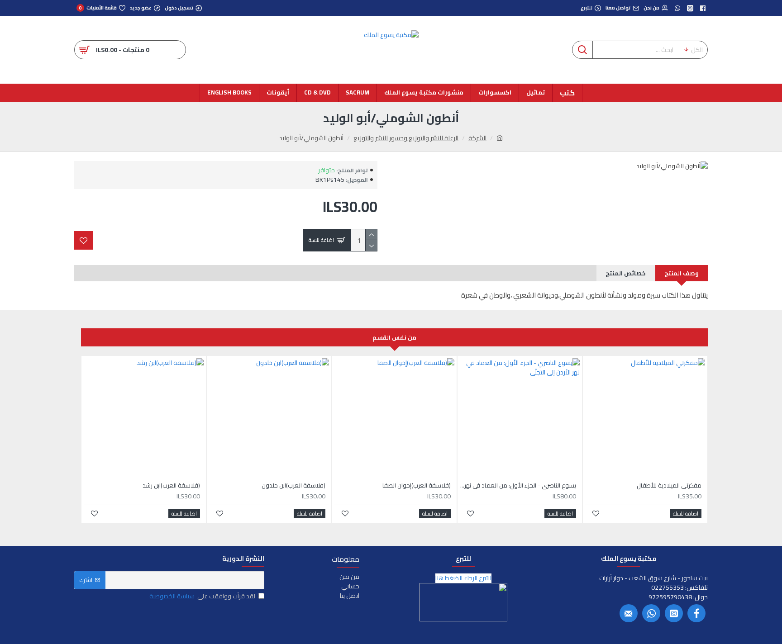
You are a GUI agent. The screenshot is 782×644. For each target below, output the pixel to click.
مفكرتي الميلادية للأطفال (669, 485)
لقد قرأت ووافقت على (202, 596)
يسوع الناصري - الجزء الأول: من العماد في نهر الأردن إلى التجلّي (518, 485)
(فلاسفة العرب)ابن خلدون (293, 485)
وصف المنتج (681, 273)
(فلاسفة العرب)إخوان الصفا (416, 485)
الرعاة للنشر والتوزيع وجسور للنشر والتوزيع (405, 138)
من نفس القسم (394, 337)
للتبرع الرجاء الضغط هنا (463, 578)
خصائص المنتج (626, 273)
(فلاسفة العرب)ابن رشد (171, 485)
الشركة (477, 138)
